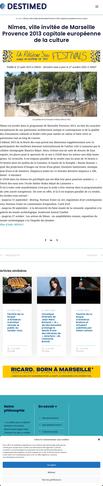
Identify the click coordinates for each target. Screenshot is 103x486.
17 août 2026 (83, 310)
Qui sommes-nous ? (52, 424)
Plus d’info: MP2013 (11, 224)
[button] (99, 439)
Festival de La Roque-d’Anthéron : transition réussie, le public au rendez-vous (15, 322)
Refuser (51, 472)
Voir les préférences (51, 479)
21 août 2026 (14, 310)
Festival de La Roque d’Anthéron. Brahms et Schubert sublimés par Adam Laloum (84, 322)
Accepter (51, 465)
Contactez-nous (50, 431)
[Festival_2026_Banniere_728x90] (51, 55)
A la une (15, 348)
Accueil (19, 18)
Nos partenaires (50, 417)
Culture (11, 351)
